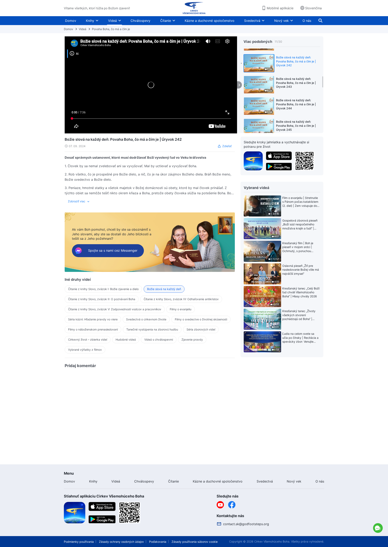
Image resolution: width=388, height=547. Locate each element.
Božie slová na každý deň (164, 289)
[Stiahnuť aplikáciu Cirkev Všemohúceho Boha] (74, 512)
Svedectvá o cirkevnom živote (146, 319)
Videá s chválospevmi (158, 339)
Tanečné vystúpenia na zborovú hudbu (152, 329)
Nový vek (281, 21)
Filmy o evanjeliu (180, 309)
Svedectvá (252, 21)
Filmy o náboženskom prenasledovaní (93, 329)
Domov (70, 21)
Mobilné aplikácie (280, 8)
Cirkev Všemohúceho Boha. (272, 541)
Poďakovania (157, 541)
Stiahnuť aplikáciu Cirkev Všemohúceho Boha (104, 496)
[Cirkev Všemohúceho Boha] (194, 8)
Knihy (90, 21)
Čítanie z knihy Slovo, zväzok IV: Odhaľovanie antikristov (181, 299)
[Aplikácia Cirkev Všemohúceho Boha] (253, 160)
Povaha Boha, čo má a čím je (111, 29)
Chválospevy (140, 21)
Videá (112, 21)
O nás (307, 21)
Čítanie (165, 21)
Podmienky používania (79, 541)
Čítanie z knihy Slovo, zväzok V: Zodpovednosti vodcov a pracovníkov (114, 309)
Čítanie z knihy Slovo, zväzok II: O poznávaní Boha (101, 299)
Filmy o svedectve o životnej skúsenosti (201, 319)
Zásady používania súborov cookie (195, 541)
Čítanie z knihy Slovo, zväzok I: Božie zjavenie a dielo (103, 289)
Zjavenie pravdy (192, 339)
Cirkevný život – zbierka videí (87, 339)
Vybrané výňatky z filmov (85, 349)
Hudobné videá (126, 339)
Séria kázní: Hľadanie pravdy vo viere (93, 319)
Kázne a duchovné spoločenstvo (209, 21)
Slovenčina (313, 8)
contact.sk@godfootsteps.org (246, 524)
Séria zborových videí (201, 329)
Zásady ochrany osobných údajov (121, 541)
